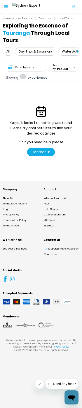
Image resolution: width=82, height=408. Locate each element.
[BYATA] (7, 325)
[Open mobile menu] (6, 6)
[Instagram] (12, 279)
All (8, 51)
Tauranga (45, 18)
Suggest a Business (15, 248)
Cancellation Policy (14, 220)
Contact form (52, 254)
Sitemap (49, 225)
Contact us (41, 152)
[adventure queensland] (25, 325)
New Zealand (24, 18)
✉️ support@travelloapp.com (61, 248)
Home (6, 18)
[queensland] (46, 325)
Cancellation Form (55, 214)
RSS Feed (49, 220)
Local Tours (65, 18)
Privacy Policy (11, 214)
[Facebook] (5, 279)
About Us (8, 198)
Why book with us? (55, 198)
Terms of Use (11, 225)
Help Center (51, 209)
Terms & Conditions (15, 203)
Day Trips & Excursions (36, 51)
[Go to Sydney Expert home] (26, 7)
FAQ (46, 203)
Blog (5, 209)
